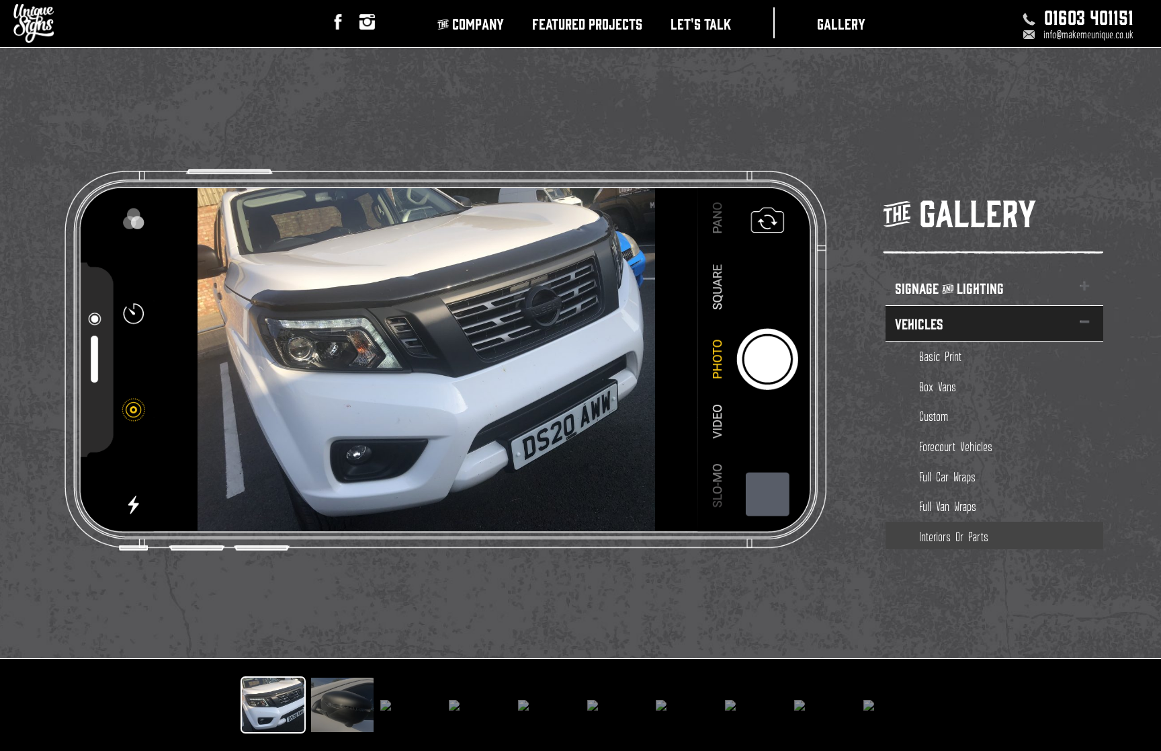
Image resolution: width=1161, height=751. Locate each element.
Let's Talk (701, 23)
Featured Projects (587, 23)
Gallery (841, 23)
